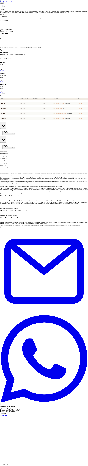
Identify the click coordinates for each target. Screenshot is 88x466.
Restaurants (4, 449)
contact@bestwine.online (4, 462)
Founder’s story (4, 450)
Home (3, 447)
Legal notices (4, 454)
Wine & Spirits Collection (6, 448)
